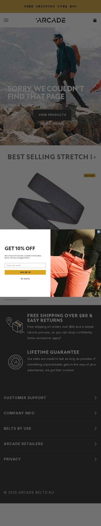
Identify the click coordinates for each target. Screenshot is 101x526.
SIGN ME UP (25, 272)
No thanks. (25, 279)
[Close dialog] (98, 231)
